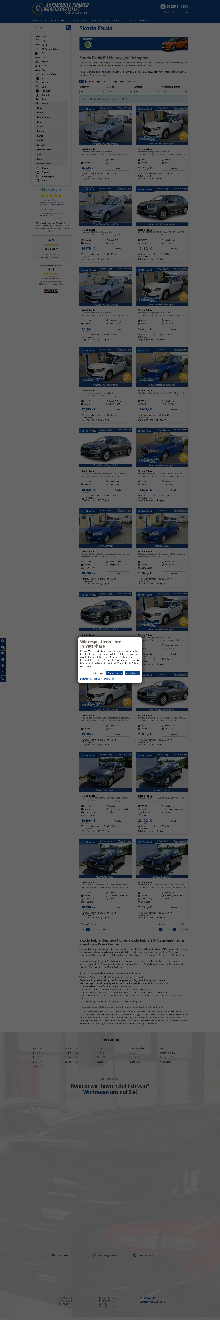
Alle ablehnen (132, 673)
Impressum (109, 678)
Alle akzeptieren (115, 673)
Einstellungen (97, 673)
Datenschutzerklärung (91, 678)
